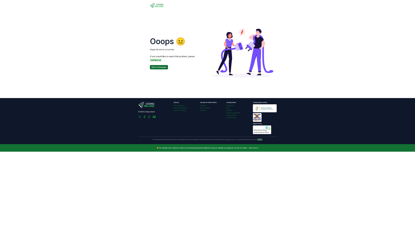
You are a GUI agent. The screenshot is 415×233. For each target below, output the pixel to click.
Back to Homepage (159, 67)
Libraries (203, 105)
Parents (202, 110)
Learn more (253, 148)
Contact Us (230, 105)
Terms (260, 139)
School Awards (179, 105)
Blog (228, 108)
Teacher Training (180, 110)
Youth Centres (205, 108)
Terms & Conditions (233, 113)
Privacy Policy (231, 115)
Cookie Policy (231, 117)
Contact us (155, 60)
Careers (229, 110)
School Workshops (180, 108)
